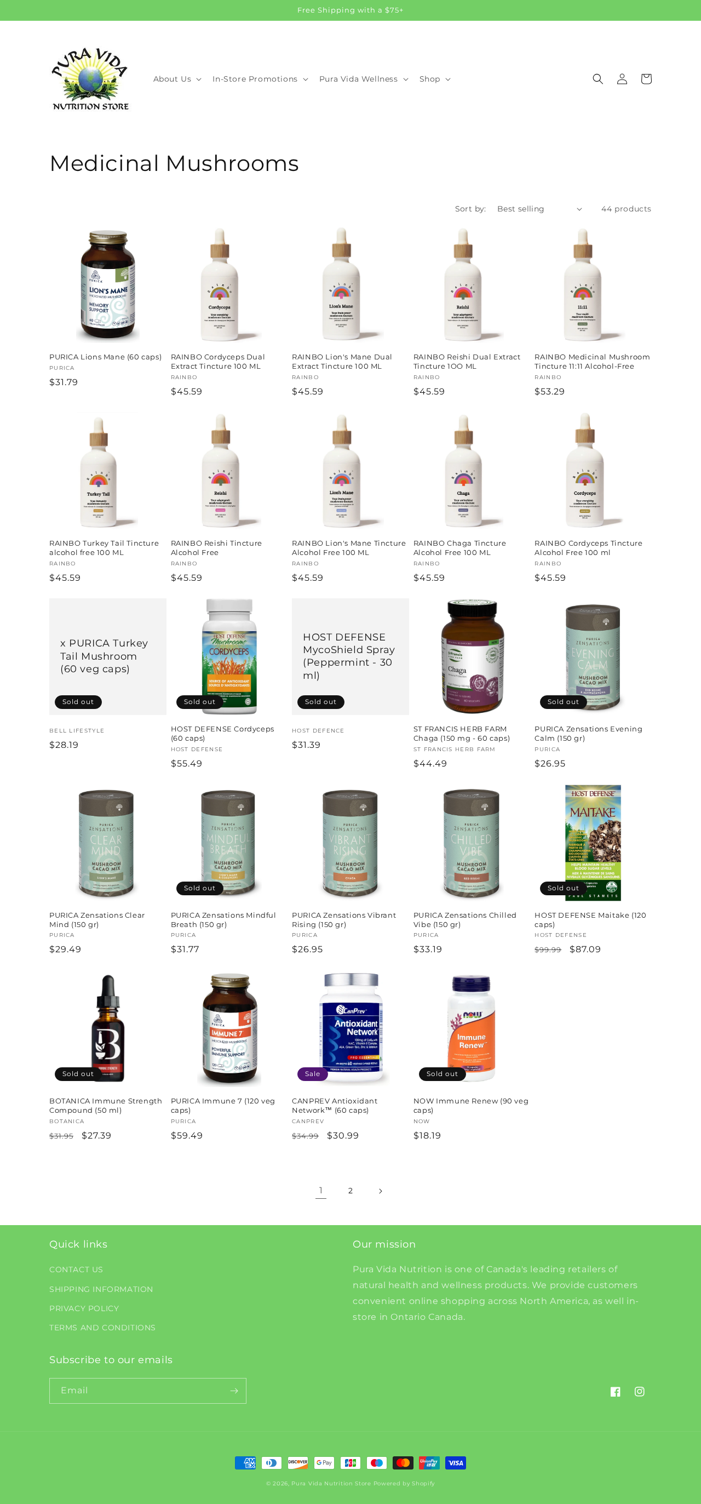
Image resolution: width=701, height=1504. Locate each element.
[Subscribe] (234, 1391)
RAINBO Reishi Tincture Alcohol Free (216, 548)
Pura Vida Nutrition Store (331, 1483)
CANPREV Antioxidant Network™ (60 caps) (334, 1105)
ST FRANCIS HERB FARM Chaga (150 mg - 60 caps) (461, 733)
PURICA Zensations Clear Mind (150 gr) (97, 920)
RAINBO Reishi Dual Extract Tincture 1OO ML (467, 361)
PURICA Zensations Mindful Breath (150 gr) (224, 920)
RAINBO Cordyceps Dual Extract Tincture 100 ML (218, 361)
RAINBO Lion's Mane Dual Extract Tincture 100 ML (342, 361)
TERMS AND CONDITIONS (102, 1328)
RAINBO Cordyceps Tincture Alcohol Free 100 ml (588, 548)
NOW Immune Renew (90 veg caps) (470, 1105)
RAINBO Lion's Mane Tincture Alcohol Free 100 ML (349, 548)
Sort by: (470, 209)
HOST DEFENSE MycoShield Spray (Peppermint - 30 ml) (349, 656)
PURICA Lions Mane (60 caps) (105, 356)
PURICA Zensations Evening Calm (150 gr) (588, 733)
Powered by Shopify (404, 1483)
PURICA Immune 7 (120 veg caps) (223, 1105)
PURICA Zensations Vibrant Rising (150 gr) (344, 920)
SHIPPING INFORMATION (101, 1289)
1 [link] (321, 1190)
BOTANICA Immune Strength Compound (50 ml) (105, 1105)
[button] (176, 78)
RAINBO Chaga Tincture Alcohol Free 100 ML (460, 548)
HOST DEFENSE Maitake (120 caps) (590, 920)
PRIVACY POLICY (84, 1308)
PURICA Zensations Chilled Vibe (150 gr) (465, 920)
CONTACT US (76, 1269)
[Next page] (380, 1191)
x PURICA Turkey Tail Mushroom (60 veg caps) (104, 656)
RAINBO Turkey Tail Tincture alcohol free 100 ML (104, 548)
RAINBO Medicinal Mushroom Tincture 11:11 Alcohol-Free (592, 361)
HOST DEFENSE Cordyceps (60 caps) (222, 733)
